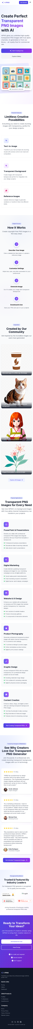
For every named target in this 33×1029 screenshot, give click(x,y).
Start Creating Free (16, 51)
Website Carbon (5, 1015)
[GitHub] (18, 1022)
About (2, 1008)
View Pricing (16, 947)
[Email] (12, 1022)
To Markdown (4, 999)
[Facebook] (20, 1022)
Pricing (3, 985)
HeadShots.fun (5, 1001)
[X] (15, 1022)
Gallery (3, 987)
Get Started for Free (16, 941)
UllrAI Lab (23, 1024)
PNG (7, 2)
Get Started (23, 2)
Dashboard (4, 989)
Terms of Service (5, 1013)
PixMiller (3, 996)
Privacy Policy (4, 1011)
